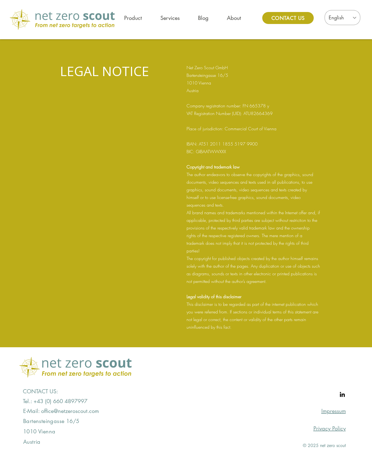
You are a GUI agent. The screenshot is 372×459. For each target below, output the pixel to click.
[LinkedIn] (342, 394)
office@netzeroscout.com (70, 411)
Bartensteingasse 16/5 (51, 421)
